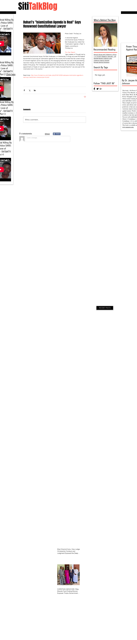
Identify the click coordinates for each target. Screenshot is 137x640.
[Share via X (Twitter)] (29, 90)
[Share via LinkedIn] (35, 90)
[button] (104, 308)
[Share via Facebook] (24, 90)
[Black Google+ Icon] (101, 89)
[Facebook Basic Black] (94, 89)
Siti (37, 6)
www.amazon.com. (128, 127)
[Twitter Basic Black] (97, 89)
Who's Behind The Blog (105, 20)
